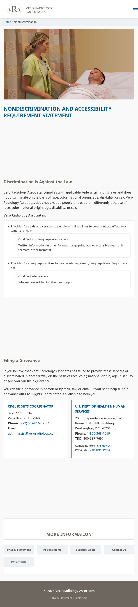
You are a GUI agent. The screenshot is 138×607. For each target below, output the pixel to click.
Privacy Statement (19, 549)
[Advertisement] (69, 148)
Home (7, 21)
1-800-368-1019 (98, 433)
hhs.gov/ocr (104, 445)
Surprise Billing (85, 549)
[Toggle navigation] (135, 9)
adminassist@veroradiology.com (32, 433)
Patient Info (19, 562)
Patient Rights (52, 549)
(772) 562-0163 (31, 423)
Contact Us (119, 549)
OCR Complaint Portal (97, 449)
